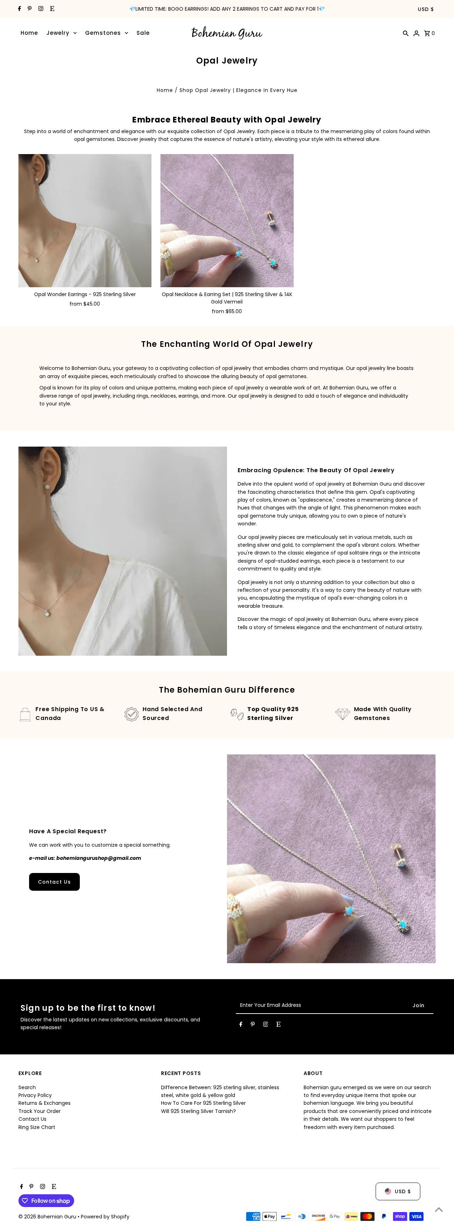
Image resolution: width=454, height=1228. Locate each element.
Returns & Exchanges (44, 1103)
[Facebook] (18, 9)
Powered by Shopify (105, 1216)
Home (29, 33)
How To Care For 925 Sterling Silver (203, 1103)
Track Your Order (39, 1111)
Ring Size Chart (36, 1127)
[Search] (405, 33)
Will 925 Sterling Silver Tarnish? (198, 1111)
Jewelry (58, 33)
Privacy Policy (35, 1095)
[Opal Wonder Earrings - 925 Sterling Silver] (85, 221)
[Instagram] (40, 9)
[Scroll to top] (439, 1209)
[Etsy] (51, 9)
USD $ (426, 9)
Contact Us (54, 881)
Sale (143, 33)
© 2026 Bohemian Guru (48, 1216)
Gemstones (103, 33)
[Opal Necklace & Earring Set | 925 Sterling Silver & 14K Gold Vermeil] (227, 221)
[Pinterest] (29, 9)
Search (27, 1087)
